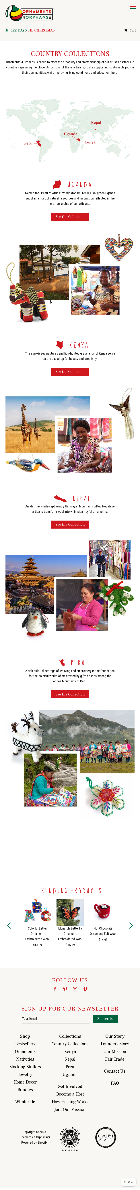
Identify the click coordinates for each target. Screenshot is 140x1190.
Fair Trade (115, 1059)
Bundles (25, 1090)
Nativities (25, 1059)
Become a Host (70, 1094)
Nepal (70, 1059)
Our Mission (115, 1051)
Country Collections (70, 1044)
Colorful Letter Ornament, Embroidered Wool (37, 933)
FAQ (115, 1083)
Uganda (70, 1074)
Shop (25, 1036)
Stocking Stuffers (25, 1067)
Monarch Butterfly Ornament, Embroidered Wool (70, 933)
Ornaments (25, 1051)
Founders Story (115, 1044)
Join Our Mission (70, 1109)
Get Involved (70, 1086)
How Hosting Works (70, 1102)
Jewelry (25, 1074)
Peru (70, 1067)
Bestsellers (25, 1044)
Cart (132, 30)
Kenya (70, 1051)
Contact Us (115, 1071)
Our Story (115, 1036)
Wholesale (25, 1102)
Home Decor (25, 1082)
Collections (70, 1036)
